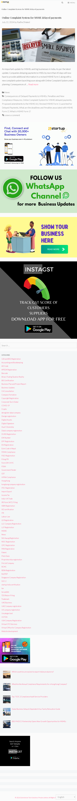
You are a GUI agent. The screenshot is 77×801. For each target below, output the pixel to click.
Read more (33, 84)
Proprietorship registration (12, 560)
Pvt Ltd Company (8, 563)
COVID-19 (6, 405)
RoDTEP (5, 574)
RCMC (4, 567)
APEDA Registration (9, 370)
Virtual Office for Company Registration (16, 628)
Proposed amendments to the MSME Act (20, 104)
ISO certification (8, 509)
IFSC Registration (8, 488)
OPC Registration (8, 545)
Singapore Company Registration (14, 577)
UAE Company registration (11, 606)
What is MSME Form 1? (20, 111)
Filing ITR (5, 459)
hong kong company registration (13, 484)
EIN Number (6, 438)
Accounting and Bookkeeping (12, 362)
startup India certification (11, 585)
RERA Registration (8, 570)
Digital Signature (8, 423)
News (7, 92)
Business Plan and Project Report (14, 384)
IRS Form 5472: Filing (9, 502)
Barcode (5, 373)
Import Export (7, 491)
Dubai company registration (12, 431)
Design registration (9, 416)
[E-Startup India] (5, 2)
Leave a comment (12, 115)
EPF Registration (8, 441)
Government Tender (9, 470)
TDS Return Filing (8, 595)
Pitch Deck (6, 556)
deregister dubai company (11, 413)
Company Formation (9, 395)
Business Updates (8, 388)
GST (3, 474)
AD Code (5, 366)
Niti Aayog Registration (10, 538)
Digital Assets (7, 420)
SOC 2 (4, 581)
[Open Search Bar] (62, 2)
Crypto (4, 409)
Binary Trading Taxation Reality (13, 377)
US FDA (4, 617)
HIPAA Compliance (9, 477)
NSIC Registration (8, 542)
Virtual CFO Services (9, 624)
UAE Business (7, 603)
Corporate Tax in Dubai (10, 402)
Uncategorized (7, 613)
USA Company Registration (12, 620)
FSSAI (4, 466)
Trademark (5, 599)
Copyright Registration (10, 398)
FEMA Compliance (8, 452)
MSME (4, 531)
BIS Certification (8, 380)
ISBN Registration (8, 506)
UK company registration (11, 610)
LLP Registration (8, 527)
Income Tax (6, 495)
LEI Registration (7, 520)
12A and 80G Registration (11, 359)
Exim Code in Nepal (9, 448)
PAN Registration (8, 549)
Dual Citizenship (8, 427)
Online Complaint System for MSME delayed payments (31, 17)
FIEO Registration (8, 456)
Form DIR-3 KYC (8, 463)
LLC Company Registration (11, 524)
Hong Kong (6, 481)
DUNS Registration (9, 434)
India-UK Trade (7, 499)
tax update (5, 592)
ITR (3, 513)
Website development (10, 631)
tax (3, 588)
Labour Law (6, 517)
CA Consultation (8, 391)
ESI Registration (7, 445)
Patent (4, 552)
